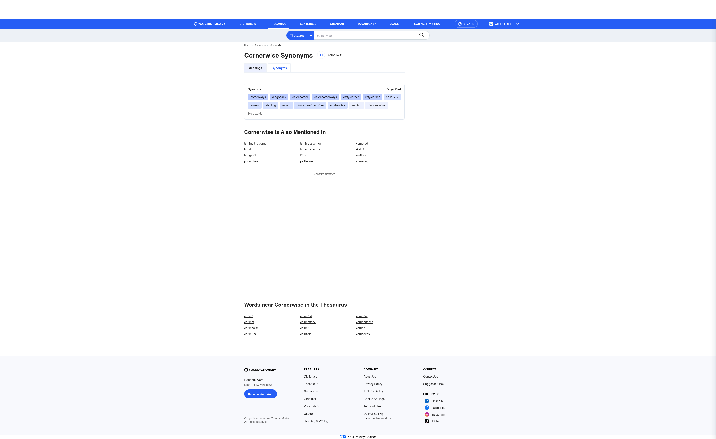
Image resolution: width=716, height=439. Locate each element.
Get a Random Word (261, 394)
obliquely (392, 97)
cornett (360, 328)
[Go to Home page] (210, 24)
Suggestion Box (433, 384)
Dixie (304, 155)
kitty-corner (372, 97)
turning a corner (310, 143)
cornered (362, 143)
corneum (250, 334)
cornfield (306, 334)
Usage (308, 413)
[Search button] (423, 35)
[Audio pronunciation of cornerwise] (321, 55)
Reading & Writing (316, 421)
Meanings (255, 68)
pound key (251, 161)
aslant (286, 105)
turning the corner (255, 143)
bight (247, 149)
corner (248, 316)
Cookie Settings (374, 399)
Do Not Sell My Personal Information (377, 415)
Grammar (310, 399)
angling (356, 105)
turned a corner (310, 149)
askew (255, 105)
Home (247, 45)
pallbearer (307, 161)
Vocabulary (311, 406)
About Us (370, 376)
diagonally (279, 97)
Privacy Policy (373, 384)
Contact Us (430, 376)
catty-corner (351, 97)
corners (249, 322)
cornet (304, 328)
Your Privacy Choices (362, 437)
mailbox (361, 155)
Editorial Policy (374, 391)
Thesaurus (297, 35)
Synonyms (279, 68)
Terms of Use (372, 406)
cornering (362, 161)
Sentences (311, 391)
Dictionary (310, 376)
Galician (362, 149)
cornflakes (363, 334)
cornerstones (364, 322)
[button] (466, 24)
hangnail (250, 155)
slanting (271, 105)
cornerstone (308, 322)
